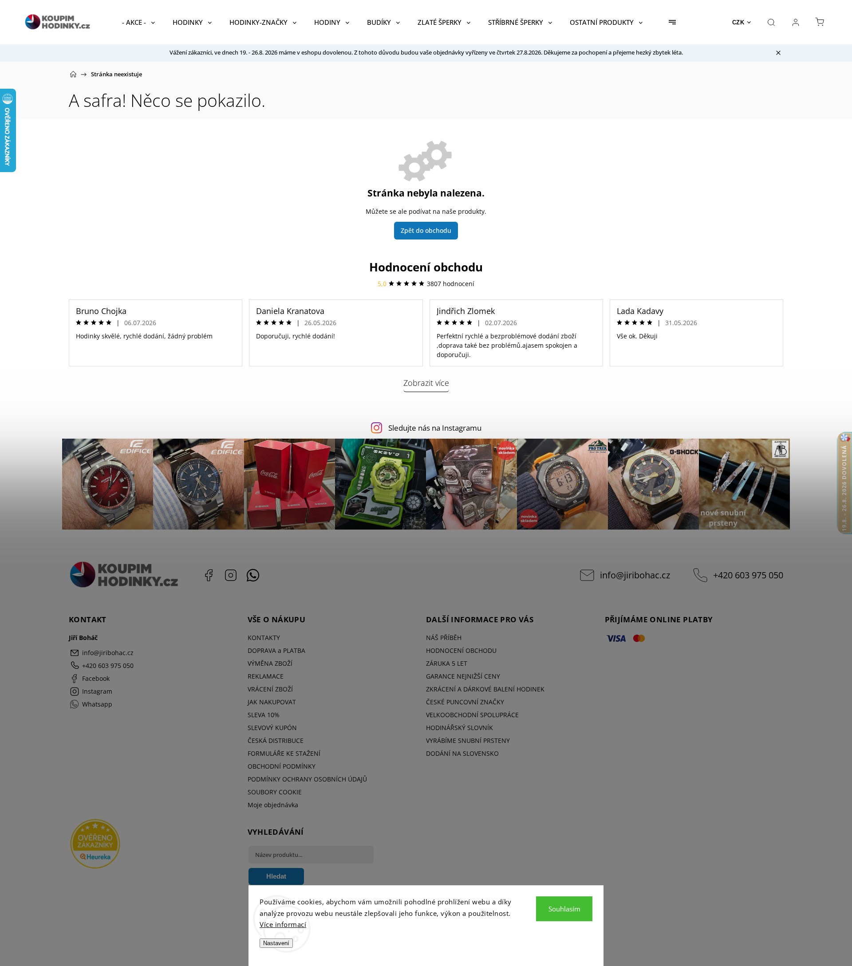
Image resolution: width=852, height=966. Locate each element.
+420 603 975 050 (748, 575)
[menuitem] (138, 22)
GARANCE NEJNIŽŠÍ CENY (463, 676)
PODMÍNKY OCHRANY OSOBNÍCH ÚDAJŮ (307, 779)
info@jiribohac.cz (635, 575)
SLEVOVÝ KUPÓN (272, 727)
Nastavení (276, 943)
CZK (738, 22)
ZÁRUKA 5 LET (446, 663)
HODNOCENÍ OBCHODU (461, 650)
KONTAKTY (264, 637)
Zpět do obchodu (426, 230)
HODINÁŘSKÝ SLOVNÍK (459, 727)
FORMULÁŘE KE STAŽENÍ (284, 753)
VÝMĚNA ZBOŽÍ (270, 663)
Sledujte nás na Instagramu (434, 428)
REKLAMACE (266, 676)
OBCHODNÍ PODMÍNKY (282, 766)
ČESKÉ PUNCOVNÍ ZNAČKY (465, 702)
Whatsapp (253, 575)
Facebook (208, 575)
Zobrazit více (426, 382)
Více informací (283, 924)
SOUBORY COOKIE (275, 792)
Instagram (230, 575)
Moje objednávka (273, 805)
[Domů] (73, 74)
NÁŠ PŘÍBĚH (444, 637)
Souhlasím (564, 908)
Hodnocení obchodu (426, 267)
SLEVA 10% (264, 715)
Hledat (276, 876)
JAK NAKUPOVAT (272, 702)
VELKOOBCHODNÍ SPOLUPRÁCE (472, 715)
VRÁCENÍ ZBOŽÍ (270, 689)
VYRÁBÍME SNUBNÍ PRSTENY (468, 740)
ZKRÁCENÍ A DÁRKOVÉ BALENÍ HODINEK (485, 689)
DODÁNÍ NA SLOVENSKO (462, 753)
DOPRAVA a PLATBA (276, 650)
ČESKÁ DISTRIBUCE (276, 740)
